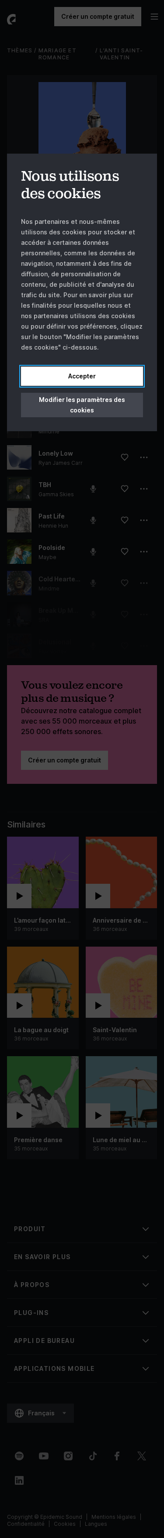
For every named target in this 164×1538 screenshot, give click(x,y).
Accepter (82, 376)
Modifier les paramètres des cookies (82, 405)
